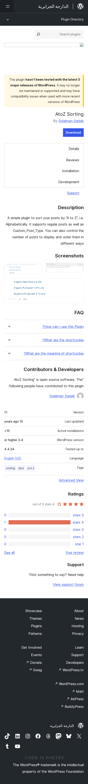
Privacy (78, 633)
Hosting (78, 626)
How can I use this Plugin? (63, 327)
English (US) (12, 458)
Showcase (33, 611)
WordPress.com (69, 684)
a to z (30, 468)
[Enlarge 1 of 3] (78, 268)
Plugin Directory (72, 19)
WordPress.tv (71, 670)
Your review (74, 552)
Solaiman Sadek (71, 121)
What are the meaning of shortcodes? (54, 353)
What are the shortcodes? (63, 340)
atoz (21, 468)
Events (36, 655)
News (79, 618)
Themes (35, 618)
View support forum (68, 584)
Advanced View (71, 480)
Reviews (72, 160)
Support (73, 193)
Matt (78, 691)
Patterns (35, 633)
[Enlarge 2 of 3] (36, 268)
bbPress (75, 699)
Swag (35, 670)
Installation (70, 171)
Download (73, 132)
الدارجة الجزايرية (62, 726)
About (79, 611)
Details (74, 149)
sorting (10, 468)
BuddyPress (72, 706)
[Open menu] (7, 6)
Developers (75, 662)
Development (68, 182)
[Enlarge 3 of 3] (78, 284)
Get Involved (31, 647)
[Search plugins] (38, 34)
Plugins (36, 626)
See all (9, 552)
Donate (34, 662)
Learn (79, 647)
